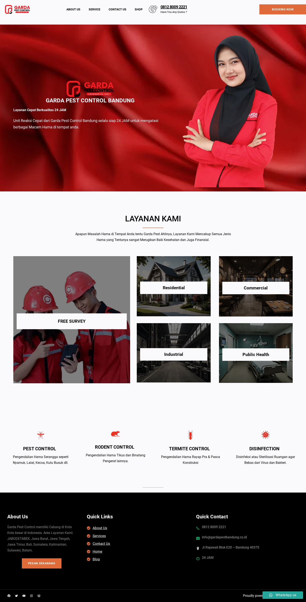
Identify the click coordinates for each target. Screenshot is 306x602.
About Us (100, 528)
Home (97, 551)
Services (99, 536)
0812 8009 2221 (173, 6)
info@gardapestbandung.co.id (224, 537)
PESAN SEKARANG (41, 563)
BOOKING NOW (283, 9)
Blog (96, 559)
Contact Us (101, 543)
